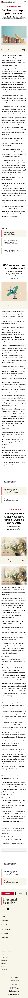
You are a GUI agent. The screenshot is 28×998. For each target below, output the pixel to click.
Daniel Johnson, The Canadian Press (11, 560)
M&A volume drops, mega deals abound (10, 233)
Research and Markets (14, 6)
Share (22, 49)
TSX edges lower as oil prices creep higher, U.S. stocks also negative (11, 242)
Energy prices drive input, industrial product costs (11, 251)
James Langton (6, 49)
